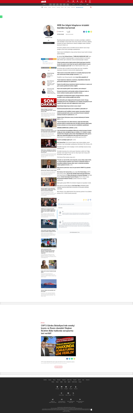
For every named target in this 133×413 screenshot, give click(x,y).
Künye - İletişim (68, 395)
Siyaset (49, 7)
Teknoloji (58, 7)
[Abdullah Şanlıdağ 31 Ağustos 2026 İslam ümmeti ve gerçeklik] (48, 79)
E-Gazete (57, 388)
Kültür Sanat (74, 381)
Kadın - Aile (69, 379)
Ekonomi (53, 7)
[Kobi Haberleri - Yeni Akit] (79, 7)
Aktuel (68, 7)
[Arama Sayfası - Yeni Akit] (91, 7)
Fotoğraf (66, 388)
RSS (73, 395)
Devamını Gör (58, 366)
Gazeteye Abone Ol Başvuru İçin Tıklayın (61, 402)
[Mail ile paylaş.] (91, 31)
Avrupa (80, 381)
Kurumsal (75, 388)
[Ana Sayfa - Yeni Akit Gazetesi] (43, 1)
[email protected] (70, 34)
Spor (65, 7)
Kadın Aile (73, 7)
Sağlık (61, 381)
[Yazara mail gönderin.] (48, 40)
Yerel (65, 381)
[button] (49, 70)
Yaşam (57, 381)
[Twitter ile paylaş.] (86, 31)
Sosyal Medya (61, 395)
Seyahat (74, 379)
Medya (53, 381)
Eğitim (69, 381)
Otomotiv (87, 379)
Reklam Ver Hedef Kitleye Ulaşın (52, 402)
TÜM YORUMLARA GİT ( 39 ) (75, 232)
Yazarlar (70, 388)
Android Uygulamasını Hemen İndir (80, 402)
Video (62, 388)
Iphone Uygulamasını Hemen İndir (71, 402)
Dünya (62, 7)
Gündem (45, 7)
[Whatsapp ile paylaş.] (88, 31)
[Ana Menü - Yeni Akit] (42, 7)
